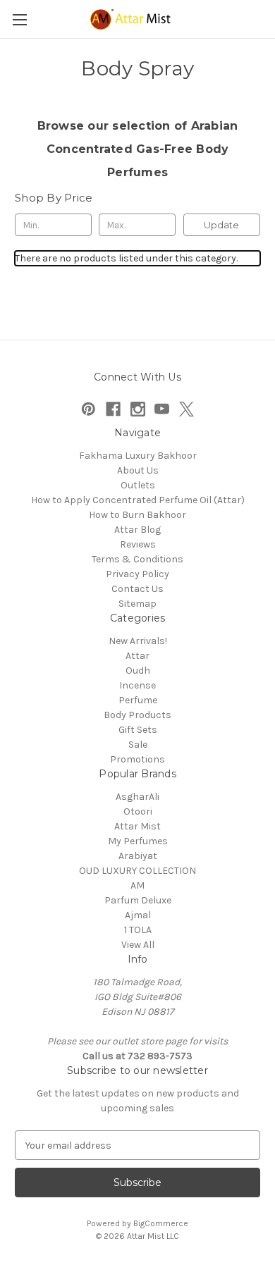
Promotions (137, 759)
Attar (137, 656)
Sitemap (137, 604)
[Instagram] (137, 409)
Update (221, 224)
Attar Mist (137, 826)
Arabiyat (137, 856)
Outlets (138, 485)
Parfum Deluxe (137, 900)
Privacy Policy (137, 574)
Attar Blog (137, 530)
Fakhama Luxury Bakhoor (138, 456)
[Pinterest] (88, 409)
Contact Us (137, 589)
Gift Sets (137, 730)
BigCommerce (160, 1223)
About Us (138, 470)
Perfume (137, 700)
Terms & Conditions (137, 559)
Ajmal (138, 915)
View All (137, 945)
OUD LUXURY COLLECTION (137, 871)
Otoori (137, 811)
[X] (186, 409)
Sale (137, 745)
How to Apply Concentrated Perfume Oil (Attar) (138, 500)
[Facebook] (113, 409)
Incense (137, 685)
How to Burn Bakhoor (137, 515)
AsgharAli (137, 797)
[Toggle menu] (19, 19)
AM (137, 885)
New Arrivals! (138, 641)
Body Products (137, 715)
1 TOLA (138, 930)
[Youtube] (161, 409)
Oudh (138, 671)
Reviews (138, 544)
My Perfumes (138, 841)
